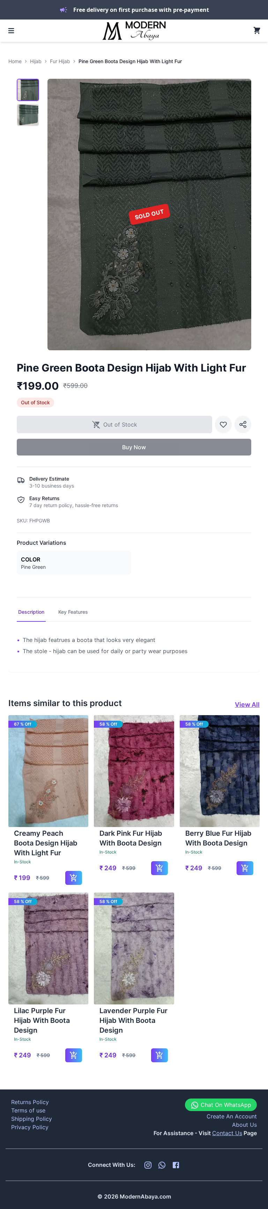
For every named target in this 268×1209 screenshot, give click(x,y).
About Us (244, 1124)
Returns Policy (30, 1102)
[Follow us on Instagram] (148, 1164)
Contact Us (227, 1133)
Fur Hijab (60, 61)
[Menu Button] (11, 31)
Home (15, 61)
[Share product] (242, 424)
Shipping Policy (31, 1118)
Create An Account (232, 1116)
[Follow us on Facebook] (176, 1164)
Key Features (73, 612)
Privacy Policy (30, 1127)
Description (31, 612)
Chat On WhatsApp (225, 1104)
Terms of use (28, 1110)
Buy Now (134, 447)
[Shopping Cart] (257, 31)
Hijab (36, 61)
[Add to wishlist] (223, 424)
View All (247, 704)
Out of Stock (120, 424)
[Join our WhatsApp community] (162, 1164)
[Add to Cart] (74, 878)
